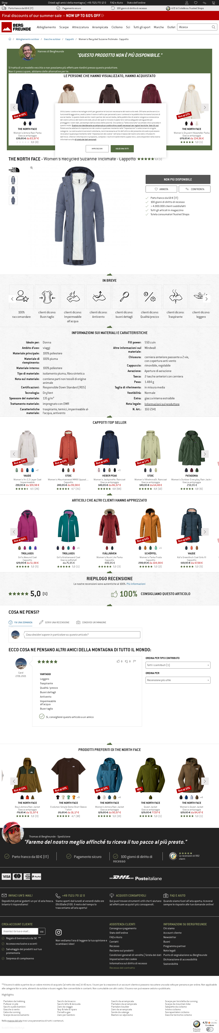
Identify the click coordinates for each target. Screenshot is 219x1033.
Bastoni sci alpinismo (122, 1014)
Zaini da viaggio (65, 1006)
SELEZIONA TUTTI (122, 149)
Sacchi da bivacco (66, 1001)
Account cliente (172, 933)
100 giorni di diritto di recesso (132, 8)
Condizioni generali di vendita (127, 955)
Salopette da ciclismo (176, 1006)
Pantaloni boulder (120, 1006)
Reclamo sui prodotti (121, 950)
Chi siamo (169, 928)
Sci (128, 27)
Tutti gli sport (141, 27)
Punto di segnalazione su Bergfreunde (185, 955)
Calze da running (11, 1012)
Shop (5, 2)
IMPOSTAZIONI (97, 149)
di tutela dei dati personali (85, 139)
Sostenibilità (170, 964)
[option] (80, 216)
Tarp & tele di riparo (67, 1009)
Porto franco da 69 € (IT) (20, 8)
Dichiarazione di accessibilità (180, 959)
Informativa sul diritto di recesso (128, 963)
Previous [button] (12, 299)
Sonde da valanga (120, 1012)
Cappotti (69, 39)
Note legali (169, 950)
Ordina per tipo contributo (162, 658)
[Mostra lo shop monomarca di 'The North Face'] (14, 170)
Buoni (166, 941)
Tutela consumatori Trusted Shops (170, 214)
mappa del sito (14, 1020)
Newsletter (169, 937)
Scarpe (64, 27)
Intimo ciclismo (173, 1009)
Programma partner (174, 946)
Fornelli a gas (63, 1012)
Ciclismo (117, 27)
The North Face (24, 159)
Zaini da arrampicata (121, 1009)
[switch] (209, 1029)
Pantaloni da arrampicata (124, 1003)
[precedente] (14, 107)
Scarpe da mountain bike (177, 1003)
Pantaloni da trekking (14, 1001)
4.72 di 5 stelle (187, 8)
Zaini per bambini (66, 1014)
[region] (110, 130)
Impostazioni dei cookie (123, 959)
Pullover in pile (10, 1003)
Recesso (114, 946)
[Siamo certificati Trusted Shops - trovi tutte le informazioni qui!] (173, 856)
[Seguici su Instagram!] (61, 933)
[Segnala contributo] (134, 661)
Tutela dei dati (153, 955)
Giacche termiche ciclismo (178, 1014)
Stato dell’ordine (119, 933)
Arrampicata (100, 27)
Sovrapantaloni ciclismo (177, 1012)
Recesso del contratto (122, 968)
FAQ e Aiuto (116, 937)
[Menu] (216, 1021)
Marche (159, 27)
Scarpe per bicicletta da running (181, 1001)
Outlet (171, 27)
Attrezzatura (80, 27)
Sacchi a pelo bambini (14, 1006)
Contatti (114, 941)
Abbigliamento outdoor (27, 39)
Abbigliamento (46, 27)
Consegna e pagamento (123, 928)
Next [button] (206, 299)
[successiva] (205, 107)
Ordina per (152, 673)
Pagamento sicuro (71, 8)
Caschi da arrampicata (122, 1001)
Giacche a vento (11, 1009)
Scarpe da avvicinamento (16, 1014)
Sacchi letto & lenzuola (68, 1003)
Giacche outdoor (52, 39)
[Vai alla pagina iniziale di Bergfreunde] (17, 27)
